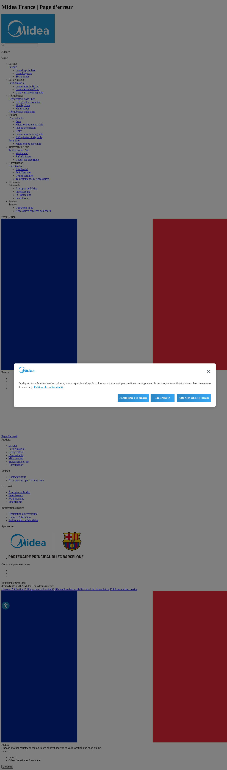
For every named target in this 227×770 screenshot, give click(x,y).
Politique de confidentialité (48, 387)
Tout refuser (162, 397)
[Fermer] (208, 371)
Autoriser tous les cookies (194, 397)
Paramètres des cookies (133, 397)
